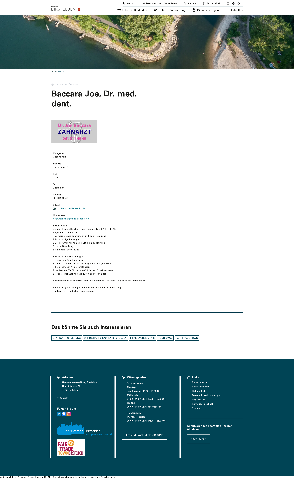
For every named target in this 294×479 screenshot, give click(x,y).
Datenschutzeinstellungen (206, 395)
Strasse (57, 164)
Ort (55, 184)
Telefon (57, 195)
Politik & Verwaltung (172, 10)
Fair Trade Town (187, 338)
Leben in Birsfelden (134, 10)
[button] (59, 414)
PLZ (55, 174)
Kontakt (131, 3)
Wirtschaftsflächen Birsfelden (105, 338)
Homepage (59, 215)
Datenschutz (199, 391)
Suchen (191, 3)
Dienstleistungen (208, 10)
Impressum (198, 400)
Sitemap (196, 408)
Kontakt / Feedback (202, 404)
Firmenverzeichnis (142, 338)
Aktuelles (237, 10)
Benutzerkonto (200, 382)
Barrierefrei (213, 3)
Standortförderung (67, 338)
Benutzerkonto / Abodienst (161, 3)
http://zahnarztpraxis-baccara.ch (71, 219)
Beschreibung (60, 226)
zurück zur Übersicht (67, 85)
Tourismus (165, 338)
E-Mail (56, 205)
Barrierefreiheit (200, 387)
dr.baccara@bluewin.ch (71, 208)
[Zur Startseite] (65, 9)
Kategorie (58, 153)
